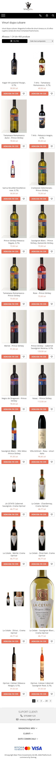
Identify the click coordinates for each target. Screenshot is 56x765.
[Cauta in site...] (53, 15)
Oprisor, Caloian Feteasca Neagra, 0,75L (14, 684)
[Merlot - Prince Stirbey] (14, 326)
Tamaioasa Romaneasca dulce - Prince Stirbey (14, 136)
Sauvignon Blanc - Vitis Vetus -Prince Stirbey (14, 452)
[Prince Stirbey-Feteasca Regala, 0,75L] (14, 221)
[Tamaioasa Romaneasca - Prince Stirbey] (14, 274)
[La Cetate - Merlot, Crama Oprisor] (14, 535)
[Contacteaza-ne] (40, 15)
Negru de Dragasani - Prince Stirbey (14, 399)
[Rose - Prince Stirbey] (42, 274)
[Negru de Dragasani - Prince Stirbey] (14, 379)
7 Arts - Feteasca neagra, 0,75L (42, 136)
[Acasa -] (28, 6)
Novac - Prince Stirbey (42, 398)
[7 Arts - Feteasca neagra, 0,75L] (42, 116)
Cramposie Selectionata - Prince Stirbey (42, 189)
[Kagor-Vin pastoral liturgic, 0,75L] (14, 63)
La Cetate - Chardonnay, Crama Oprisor (42, 504)
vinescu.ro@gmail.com (29, 719)
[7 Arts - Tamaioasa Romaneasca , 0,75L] (42, 63)
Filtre (15, 41)
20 (46, 701)
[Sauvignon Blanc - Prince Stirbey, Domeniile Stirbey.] (42, 221)
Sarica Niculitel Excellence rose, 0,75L (14, 189)
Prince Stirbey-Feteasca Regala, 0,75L (14, 241)
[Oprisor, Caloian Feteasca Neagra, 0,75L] (14, 664)
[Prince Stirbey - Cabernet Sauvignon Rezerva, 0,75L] (42, 326)
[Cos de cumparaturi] (47, 15)
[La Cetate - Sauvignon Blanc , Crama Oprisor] (42, 599)
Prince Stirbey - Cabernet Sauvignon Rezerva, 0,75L (42, 347)
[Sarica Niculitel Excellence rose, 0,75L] (14, 169)
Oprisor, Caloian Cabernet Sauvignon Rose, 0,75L (42, 684)
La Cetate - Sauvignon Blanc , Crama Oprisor (42, 631)
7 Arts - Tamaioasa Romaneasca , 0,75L (42, 83)
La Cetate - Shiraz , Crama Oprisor (14, 631)
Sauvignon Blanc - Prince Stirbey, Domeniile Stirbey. (42, 241)
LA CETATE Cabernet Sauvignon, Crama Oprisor (14, 504)
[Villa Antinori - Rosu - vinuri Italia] (42, 431)
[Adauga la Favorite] (24, 94)
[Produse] (3, 16)
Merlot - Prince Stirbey (14, 346)
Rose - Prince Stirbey (42, 293)
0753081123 (29, 716)
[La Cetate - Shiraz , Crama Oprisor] (14, 599)
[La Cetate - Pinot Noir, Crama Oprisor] (42, 535)
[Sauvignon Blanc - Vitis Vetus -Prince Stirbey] (14, 431)
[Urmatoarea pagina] (50, 701)
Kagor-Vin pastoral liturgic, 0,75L (14, 83)
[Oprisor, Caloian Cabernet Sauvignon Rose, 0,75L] (42, 664)
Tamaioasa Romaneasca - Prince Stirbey (14, 294)
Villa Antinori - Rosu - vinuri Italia (42, 452)
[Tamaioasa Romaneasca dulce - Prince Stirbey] (14, 116)
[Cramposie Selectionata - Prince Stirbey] (42, 169)
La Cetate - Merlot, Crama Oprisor (14, 554)
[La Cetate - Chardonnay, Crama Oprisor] (42, 484)
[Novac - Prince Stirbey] (42, 379)
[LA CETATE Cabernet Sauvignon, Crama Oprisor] (14, 484)
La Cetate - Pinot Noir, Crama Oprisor (42, 554)
